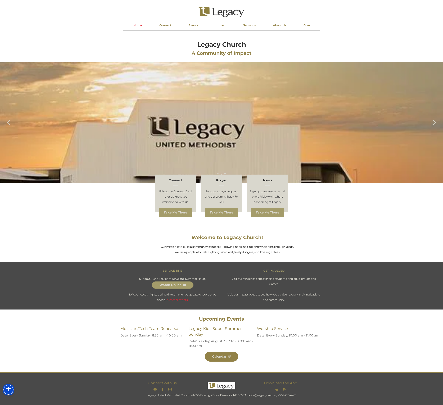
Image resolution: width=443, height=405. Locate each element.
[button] (8, 390)
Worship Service (272, 328)
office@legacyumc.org (262, 395)
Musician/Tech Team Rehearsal (149, 328)
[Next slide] (434, 122)
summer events (177, 300)
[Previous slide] (8, 122)
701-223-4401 (287, 395)
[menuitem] (137, 25)
